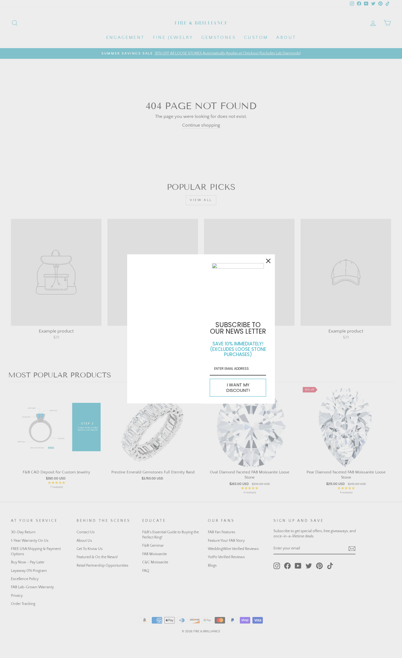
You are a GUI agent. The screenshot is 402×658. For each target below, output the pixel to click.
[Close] (268, 260)
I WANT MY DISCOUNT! (238, 387)
